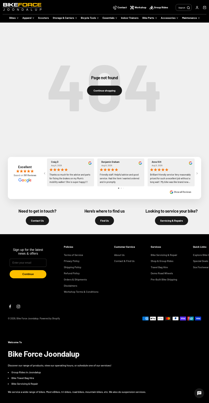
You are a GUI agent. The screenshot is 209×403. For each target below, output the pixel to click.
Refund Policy (72, 273)
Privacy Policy (72, 260)
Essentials (108, 17)
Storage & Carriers (63, 17)
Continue (28, 274)
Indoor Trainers (129, 17)
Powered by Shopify (50, 318)
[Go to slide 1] (118, 188)
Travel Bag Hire (159, 267)
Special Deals (200, 260)
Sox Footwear (201, 267)
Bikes (12, 17)
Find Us (104, 220)
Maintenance (189, 17)
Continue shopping (104, 90)
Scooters (43, 17)
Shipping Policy (72, 267)
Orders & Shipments (75, 279)
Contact (122, 7)
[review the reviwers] (90, 163)
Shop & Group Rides (162, 260)
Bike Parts (148, 17)
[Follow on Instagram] (18, 306)
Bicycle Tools (88, 17)
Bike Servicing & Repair (164, 254)
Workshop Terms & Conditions (81, 291)
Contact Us (37, 220)
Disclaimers (70, 285)
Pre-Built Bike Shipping (164, 279)
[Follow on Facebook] (10, 306)
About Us (119, 254)
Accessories (168, 17)
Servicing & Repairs (171, 220)
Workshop (140, 7)
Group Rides (160, 7)
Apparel (27, 17)
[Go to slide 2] (121, 188)
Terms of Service (73, 254)
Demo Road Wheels (162, 273)
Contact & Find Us (124, 260)
